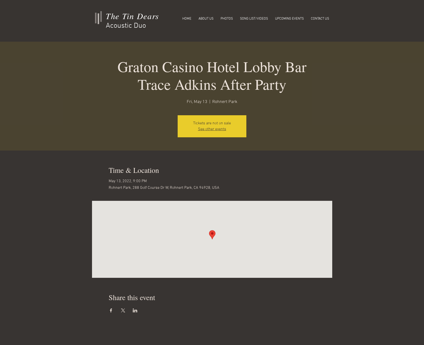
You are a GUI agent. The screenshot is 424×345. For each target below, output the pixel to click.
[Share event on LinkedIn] (135, 310)
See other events (212, 129)
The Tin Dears (132, 15)
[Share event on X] (123, 310)
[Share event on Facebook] (111, 310)
